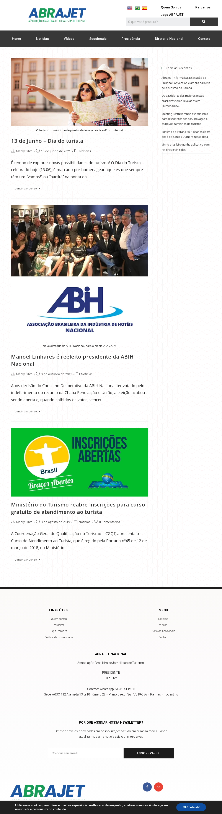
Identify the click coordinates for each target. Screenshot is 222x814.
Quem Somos (171, 7)
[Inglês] (130, 8)
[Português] (137, 8)
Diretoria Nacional (169, 39)
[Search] (204, 22)
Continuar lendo (29, 187)
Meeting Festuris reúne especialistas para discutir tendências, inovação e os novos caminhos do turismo (185, 119)
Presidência (130, 39)
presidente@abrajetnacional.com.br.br (111, 683)
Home (16, 39)
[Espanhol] (144, 8)
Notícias (42, 39)
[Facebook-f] (147, 787)
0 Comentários (109, 522)
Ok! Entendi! (191, 807)
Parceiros (203, 7)
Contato (204, 39)
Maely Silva (24, 151)
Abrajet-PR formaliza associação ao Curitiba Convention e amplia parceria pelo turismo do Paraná (186, 83)
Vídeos (69, 39)
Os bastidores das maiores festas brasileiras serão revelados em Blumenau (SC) (183, 101)
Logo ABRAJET (172, 15)
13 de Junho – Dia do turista (47, 140)
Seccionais (97, 39)
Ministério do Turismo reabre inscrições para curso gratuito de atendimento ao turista (78, 508)
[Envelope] (158, 787)
